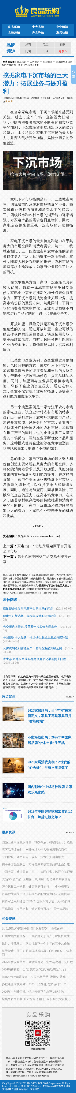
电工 (46, 44)
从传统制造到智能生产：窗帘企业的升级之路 (32, 648)
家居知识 (62, 32)
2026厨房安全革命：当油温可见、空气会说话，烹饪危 (37, 962)
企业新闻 (62, 27)
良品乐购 (14, 27)
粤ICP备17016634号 (31, 1086)
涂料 (28, 44)
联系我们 (34, 1089)
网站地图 (23, 1089)
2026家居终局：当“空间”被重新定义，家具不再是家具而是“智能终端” (50, 716)
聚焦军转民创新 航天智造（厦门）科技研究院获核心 (36, 999)
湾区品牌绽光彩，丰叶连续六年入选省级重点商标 (34, 849)
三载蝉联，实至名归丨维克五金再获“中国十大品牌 (35, 908)
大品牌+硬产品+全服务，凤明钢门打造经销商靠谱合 (36, 879)
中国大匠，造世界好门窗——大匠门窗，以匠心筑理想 (37, 871)
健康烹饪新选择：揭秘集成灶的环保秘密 (29, 616)
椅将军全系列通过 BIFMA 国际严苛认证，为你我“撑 (36, 901)
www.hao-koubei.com (46, 536)
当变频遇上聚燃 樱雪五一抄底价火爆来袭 (30, 626)
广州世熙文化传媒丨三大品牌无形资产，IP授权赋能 (36, 936)
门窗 (28, 51)
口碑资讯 (34, 61)
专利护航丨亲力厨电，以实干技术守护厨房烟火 (33, 857)
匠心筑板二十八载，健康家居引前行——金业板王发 (36, 886)
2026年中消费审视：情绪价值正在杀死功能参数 (33, 991)
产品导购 (38, 32)
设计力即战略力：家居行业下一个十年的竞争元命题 (36, 943)
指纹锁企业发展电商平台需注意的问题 (28, 608)
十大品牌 (38, 27)
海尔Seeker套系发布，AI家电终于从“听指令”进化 (34, 976)
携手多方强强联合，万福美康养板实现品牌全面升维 (36, 864)
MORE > (70, 697)
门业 (46, 51)
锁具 (63, 44)
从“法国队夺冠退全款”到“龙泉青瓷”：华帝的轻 (32, 928)
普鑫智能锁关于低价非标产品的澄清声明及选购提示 (36, 894)
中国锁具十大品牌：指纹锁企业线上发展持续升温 (35, 637)
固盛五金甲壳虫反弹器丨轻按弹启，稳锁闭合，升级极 (37, 842)
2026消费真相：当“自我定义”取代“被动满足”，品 (34, 969)
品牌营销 (14, 32)
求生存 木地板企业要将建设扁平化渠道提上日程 (34, 659)
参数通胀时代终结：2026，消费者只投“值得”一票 (34, 984)
